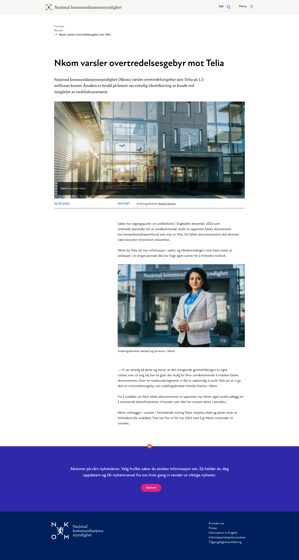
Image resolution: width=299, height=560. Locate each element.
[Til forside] (78, 530)
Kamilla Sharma (166, 203)
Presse (213, 528)
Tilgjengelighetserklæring (225, 542)
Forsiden (59, 26)
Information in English (223, 533)
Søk (221, 6)
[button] (246, 6)
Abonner (151, 487)
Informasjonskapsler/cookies (227, 537)
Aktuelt (58, 30)
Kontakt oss (216, 523)
